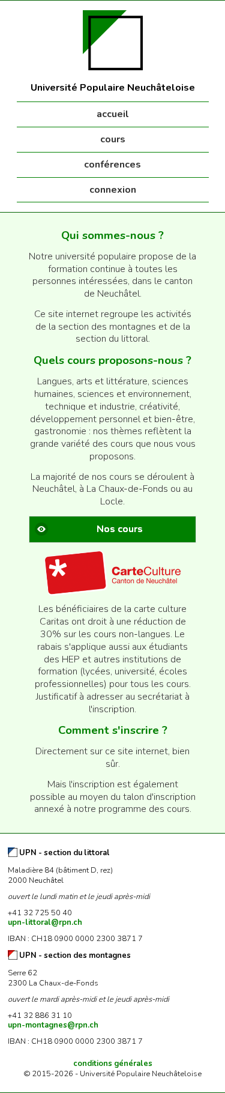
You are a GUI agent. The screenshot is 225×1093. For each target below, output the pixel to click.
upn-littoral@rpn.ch (45, 922)
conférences (112, 164)
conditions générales (112, 1063)
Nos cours (120, 529)
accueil (113, 114)
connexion (112, 189)
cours (112, 139)
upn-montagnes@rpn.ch (53, 1025)
